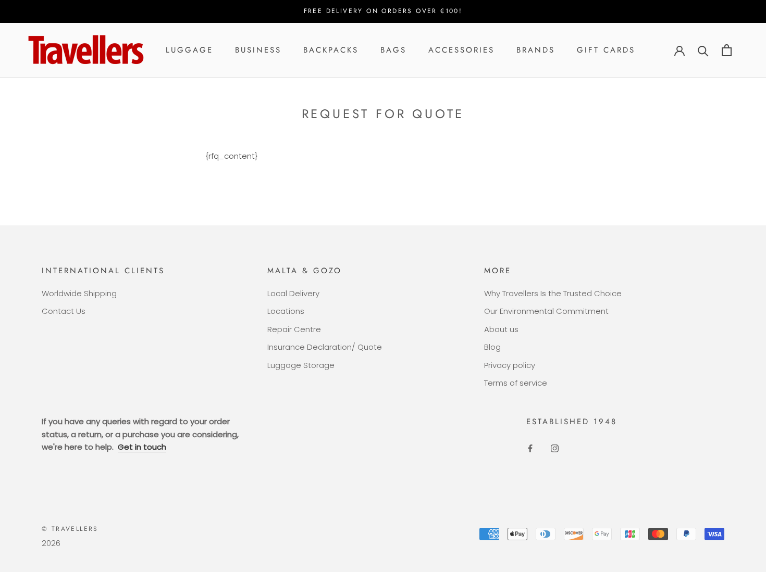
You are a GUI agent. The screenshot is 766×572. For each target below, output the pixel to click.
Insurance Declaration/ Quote (324, 346)
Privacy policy (509, 365)
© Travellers (70, 528)
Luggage (189, 50)
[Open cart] (727, 50)
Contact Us (63, 311)
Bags (393, 50)
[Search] (703, 50)
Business (258, 50)
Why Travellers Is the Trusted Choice (553, 293)
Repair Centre (294, 329)
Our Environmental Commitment (546, 311)
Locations (285, 311)
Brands (535, 50)
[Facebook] (530, 448)
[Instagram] (555, 448)
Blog (492, 346)
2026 (51, 543)
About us (501, 329)
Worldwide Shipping (79, 293)
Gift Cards (606, 50)
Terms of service (515, 382)
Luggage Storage (301, 365)
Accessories (461, 50)
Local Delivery (293, 293)
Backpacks (331, 50)
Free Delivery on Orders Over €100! (383, 11)
